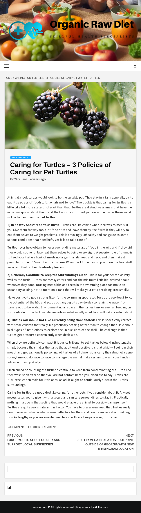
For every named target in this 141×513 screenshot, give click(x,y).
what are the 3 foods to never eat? (35, 427)
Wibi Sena (21, 179)
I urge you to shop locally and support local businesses (33, 440)
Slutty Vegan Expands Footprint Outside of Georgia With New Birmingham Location (105, 442)
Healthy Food (20, 157)
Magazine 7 (83, 507)
